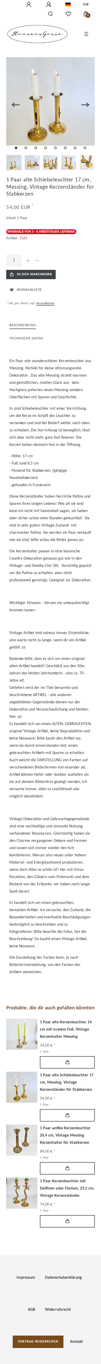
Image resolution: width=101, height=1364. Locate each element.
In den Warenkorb (34, 274)
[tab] (22, 325)
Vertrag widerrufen (38, 1342)
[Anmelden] (29, 4)
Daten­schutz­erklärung (63, 1278)
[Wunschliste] (68, 14)
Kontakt (76, 1342)
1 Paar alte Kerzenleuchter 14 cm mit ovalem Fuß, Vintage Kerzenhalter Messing (66, 1029)
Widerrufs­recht (58, 1310)
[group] (21, 1034)
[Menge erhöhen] (28, 260)
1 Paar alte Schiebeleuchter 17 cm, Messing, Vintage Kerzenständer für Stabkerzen (66, 1082)
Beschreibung (22, 325)
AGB (31, 1310)
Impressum (26, 1278)
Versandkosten (45, 303)
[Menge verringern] (37, 260)
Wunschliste (29, 290)
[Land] (68, 4)
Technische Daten (26, 338)
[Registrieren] (49, 4)
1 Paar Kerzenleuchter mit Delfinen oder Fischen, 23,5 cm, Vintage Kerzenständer (67, 1188)
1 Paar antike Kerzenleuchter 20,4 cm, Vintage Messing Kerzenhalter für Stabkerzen (65, 1135)
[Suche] (51, 14)
